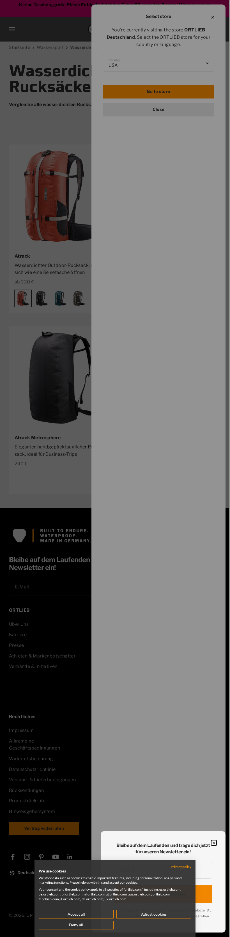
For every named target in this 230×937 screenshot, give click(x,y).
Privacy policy (177, 867)
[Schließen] (214, 843)
